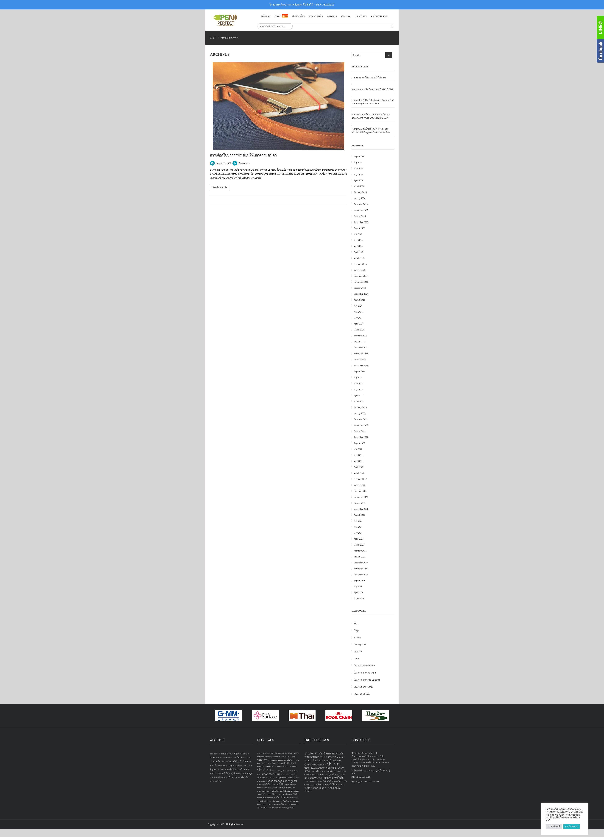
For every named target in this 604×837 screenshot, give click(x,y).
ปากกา (357, 658)
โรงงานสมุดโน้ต (362, 694)
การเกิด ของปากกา (267, 753)
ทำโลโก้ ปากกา (319, 765)
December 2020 (361, 563)
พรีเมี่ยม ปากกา (337, 784)
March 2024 (359, 330)
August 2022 (359, 443)
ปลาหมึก (293, 767)
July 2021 (358, 521)
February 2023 (360, 407)
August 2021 (359, 515)
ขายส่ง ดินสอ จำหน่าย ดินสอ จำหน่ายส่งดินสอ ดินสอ (324, 755)
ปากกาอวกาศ (262, 788)
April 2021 (358, 539)
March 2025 (359, 258)
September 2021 (361, 509)
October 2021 (360, 503)
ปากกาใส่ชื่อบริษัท (340, 781)
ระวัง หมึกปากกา (286, 794)
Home (212, 38)
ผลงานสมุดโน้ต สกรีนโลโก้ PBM (370, 78)
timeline (357, 637)
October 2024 (360, 288)
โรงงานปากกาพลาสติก (365, 673)
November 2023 (361, 353)
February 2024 (360, 336)
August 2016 (359, 580)
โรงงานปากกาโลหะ (363, 687)
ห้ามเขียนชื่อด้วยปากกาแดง (289, 801)
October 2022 (360, 431)
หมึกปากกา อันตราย (271, 801)
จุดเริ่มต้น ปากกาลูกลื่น (277, 763)
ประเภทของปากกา (280, 766)
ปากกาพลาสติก (327, 771)
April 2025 (358, 252)
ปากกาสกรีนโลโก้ (263, 784)
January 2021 (359, 557)
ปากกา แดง (290, 788)
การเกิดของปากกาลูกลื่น (283, 753)
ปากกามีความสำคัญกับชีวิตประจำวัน (279, 778)
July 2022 (358, 449)
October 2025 (360, 216)
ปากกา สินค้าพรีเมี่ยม (325, 781)
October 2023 (360, 359)
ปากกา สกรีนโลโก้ (334, 777)
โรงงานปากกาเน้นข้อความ (367, 680)
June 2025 (358, 240)
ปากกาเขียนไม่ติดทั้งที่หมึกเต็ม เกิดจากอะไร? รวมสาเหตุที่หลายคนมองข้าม (373, 102)
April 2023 (358, 395)
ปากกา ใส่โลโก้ (310, 785)
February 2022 (360, 479)
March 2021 (359, 545)
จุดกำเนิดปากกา (263, 763)
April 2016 (358, 592)
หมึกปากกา (282, 797)
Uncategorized (360, 644)
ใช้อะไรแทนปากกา (264, 808)
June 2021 (358, 527)
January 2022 (359, 485)
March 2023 (359, 401)
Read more (218, 187)
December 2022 (361, 419)
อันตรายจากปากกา (274, 804)
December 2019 (361, 575)
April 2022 (358, 467)
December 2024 (361, 276)
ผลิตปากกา (322, 784)
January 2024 (359, 342)
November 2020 (361, 569)
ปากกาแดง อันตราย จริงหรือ (267, 791)
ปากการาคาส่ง (316, 777)
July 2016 (358, 586)
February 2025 (360, 264)
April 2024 (358, 324)
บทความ (358, 651)
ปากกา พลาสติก (340, 771)
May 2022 (358, 461)
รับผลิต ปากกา (326, 788)
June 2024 (358, 312)
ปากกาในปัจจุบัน (284, 791)
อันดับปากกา (261, 804)
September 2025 (361, 222)
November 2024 (361, 282)
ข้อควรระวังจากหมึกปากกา (274, 757)
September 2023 (361, 365)
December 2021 (361, 491)
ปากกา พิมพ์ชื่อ (309, 775)
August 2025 (359, 228)
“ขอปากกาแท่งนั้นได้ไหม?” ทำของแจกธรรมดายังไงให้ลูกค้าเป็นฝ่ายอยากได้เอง (371, 130)
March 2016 (359, 598)
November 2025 (361, 210)
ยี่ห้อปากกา (276, 794)
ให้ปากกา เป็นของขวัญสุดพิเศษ (282, 808)
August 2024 (359, 300)
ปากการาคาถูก (274, 781)
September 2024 (361, 294)
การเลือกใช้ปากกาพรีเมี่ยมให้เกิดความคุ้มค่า (243, 155)
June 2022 (358, 455)
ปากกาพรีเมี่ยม (271, 774)
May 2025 (358, 246)
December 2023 (361, 347)
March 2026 (359, 186)
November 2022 (361, 425)
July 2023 (358, 377)
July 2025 (358, 234)
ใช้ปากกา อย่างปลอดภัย (289, 804)
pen (258, 753)
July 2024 (358, 306)
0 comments (244, 163)
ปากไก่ (293, 791)
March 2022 (359, 473)
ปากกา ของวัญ (276, 771)
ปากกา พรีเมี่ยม (316, 771)
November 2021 (361, 497)
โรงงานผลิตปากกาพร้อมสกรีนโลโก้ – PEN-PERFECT (302, 4)
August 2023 (359, 371)
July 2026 (358, 162)
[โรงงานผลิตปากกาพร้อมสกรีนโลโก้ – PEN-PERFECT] (231, 20)
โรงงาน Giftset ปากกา (364, 666)
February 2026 (360, 192)
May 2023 (358, 389)
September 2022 (361, 437)
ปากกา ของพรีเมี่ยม (328, 768)
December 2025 (361, 204)
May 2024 (358, 318)
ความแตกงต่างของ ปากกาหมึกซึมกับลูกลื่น (283, 760)
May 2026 (358, 174)
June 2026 (358, 168)
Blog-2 (357, 630)
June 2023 (358, 383)
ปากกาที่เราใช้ (288, 771)
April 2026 (358, 180)
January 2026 (359, 198)
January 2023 (359, 413)
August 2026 (359, 156)
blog (356, 623)
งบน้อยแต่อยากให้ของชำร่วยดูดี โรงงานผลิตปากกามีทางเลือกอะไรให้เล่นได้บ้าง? (371, 116)
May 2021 (358, 533)
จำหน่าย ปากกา (320, 760)
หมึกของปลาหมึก (269, 798)
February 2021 (360, 551)
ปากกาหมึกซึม (277, 784)
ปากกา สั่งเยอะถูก (310, 781)
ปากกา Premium (311, 768)
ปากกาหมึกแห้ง (290, 784)
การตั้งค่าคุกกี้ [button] (554, 826)
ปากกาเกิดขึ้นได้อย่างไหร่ (277, 788)
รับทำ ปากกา (311, 788)
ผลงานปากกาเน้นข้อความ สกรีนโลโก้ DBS (372, 89)
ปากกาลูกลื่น (290, 781)
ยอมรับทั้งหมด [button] (571, 826)
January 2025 (359, 270)
